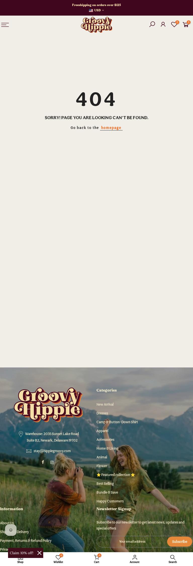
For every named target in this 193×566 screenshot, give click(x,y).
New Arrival (105, 404)
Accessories (105, 440)
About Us (7, 523)
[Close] (39, 553)
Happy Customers (110, 501)
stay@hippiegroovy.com (52, 451)
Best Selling (105, 484)
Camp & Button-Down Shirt (117, 422)
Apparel (102, 431)
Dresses (102, 413)
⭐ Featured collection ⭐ (115, 475)
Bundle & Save (107, 492)
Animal (101, 457)
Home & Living (107, 448)
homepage (111, 128)
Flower (101, 466)
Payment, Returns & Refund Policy (26, 541)
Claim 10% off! (21, 553)
